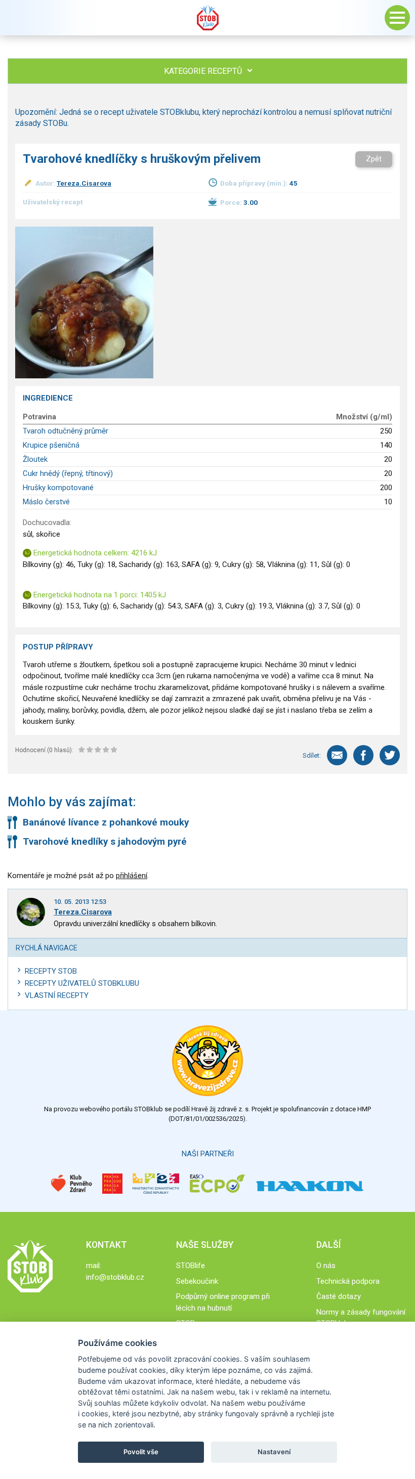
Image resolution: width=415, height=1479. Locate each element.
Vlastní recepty (57, 995)
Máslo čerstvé (46, 501)
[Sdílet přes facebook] (363, 755)
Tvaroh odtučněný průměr (65, 431)
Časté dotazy (338, 1296)
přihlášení (131, 875)
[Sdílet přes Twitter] (390, 755)
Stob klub (207, 17)
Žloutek (35, 459)
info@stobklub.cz (115, 1277)
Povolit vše (140, 1452)
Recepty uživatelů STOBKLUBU (82, 983)
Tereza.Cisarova (84, 183)
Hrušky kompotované (58, 487)
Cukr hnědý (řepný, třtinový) (68, 473)
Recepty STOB (51, 971)
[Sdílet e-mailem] (337, 755)
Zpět (374, 158)
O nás (326, 1265)
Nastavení (274, 1452)
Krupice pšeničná (51, 445)
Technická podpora (348, 1281)
